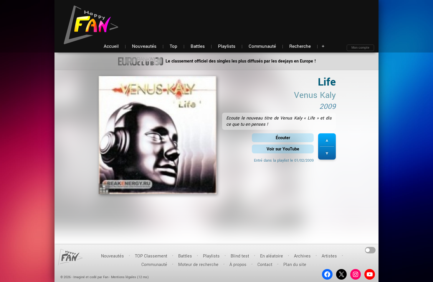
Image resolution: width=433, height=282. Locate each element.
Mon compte (360, 47)
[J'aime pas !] (327, 153)
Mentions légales (123, 277)
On (370, 250)
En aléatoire (271, 256)
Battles (185, 256)
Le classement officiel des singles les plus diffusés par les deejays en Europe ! (240, 61)
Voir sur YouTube (283, 149)
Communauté (154, 265)
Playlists (211, 256)
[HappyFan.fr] (70, 257)
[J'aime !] (327, 140)
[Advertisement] (267, 17)
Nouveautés (112, 256)
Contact (264, 265)
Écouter (283, 138)
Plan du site (294, 265)
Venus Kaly (315, 95)
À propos (238, 265)
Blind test (240, 256)
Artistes (329, 256)
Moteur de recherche (198, 265)
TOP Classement (151, 256)
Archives (302, 256)
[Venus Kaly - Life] (157, 137)
